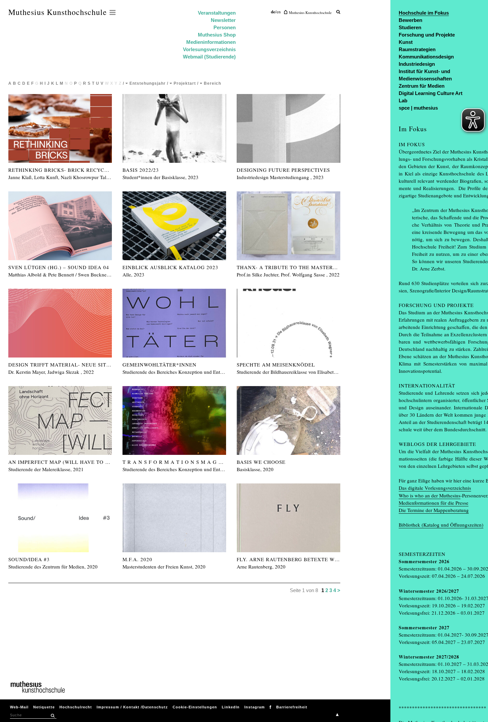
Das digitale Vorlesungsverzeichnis (435, 487)
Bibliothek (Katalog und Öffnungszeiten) (441, 524)
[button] (52, 715)
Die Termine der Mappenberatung (434, 510)
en (279, 12)
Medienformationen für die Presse (433, 502)
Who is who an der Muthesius (429, 495)
